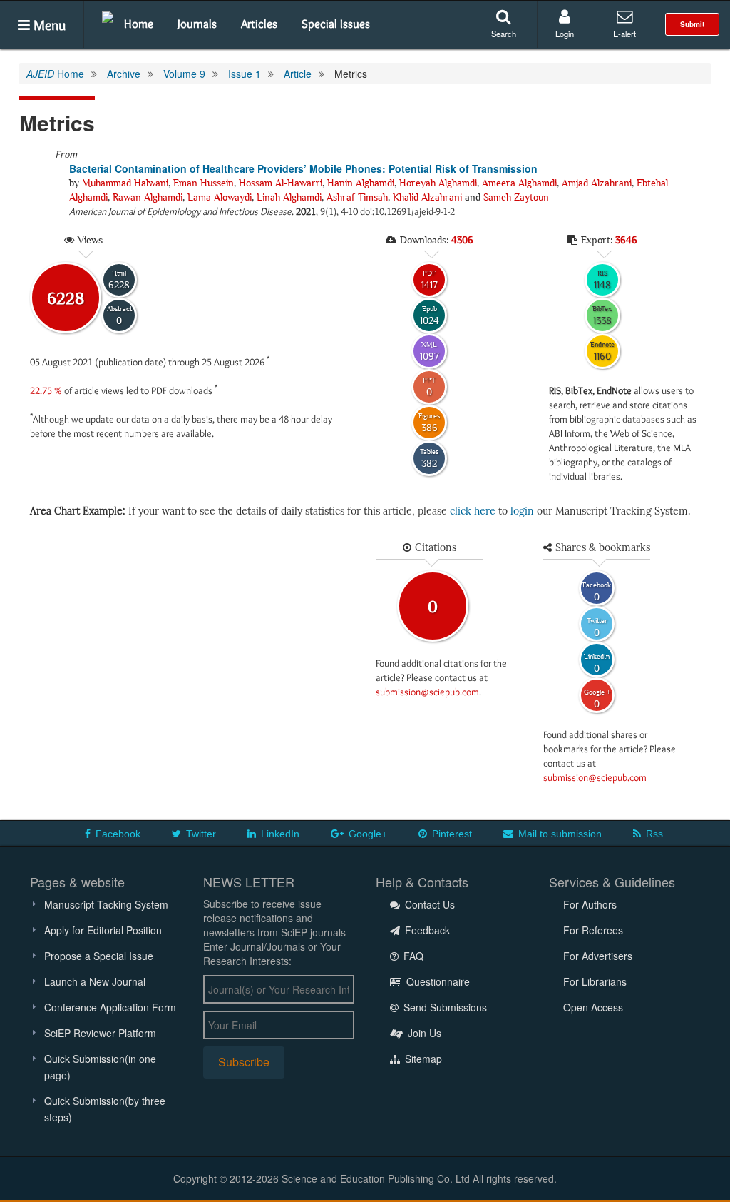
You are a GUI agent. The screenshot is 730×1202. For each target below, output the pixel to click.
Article (298, 73)
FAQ (412, 956)
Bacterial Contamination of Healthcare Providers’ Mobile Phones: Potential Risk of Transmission (303, 168)
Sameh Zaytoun (516, 197)
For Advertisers (597, 956)
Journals (197, 23)
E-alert (624, 33)
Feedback (426, 930)
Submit (692, 24)
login (522, 511)
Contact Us (428, 904)
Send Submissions (444, 1007)
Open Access (593, 1007)
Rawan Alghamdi (147, 197)
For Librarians (595, 981)
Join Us (423, 1033)
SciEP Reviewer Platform (100, 1033)
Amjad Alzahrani (597, 182)
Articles (259, 23)
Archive (123, 73)
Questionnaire (436, 981)
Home (138, 23)
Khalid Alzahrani (427, 197)
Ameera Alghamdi (519, 182)
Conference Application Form (110, 1007)
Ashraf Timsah (357, 197)
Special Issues (336, 23)
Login (564, 33)
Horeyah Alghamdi (438, 182)
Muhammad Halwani (125, 182)
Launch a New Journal (94, 981)
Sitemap (422, 1058)
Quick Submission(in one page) (100, 1066)
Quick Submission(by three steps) (104, 1109)
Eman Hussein (203, 182)
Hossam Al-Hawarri (280, 182)
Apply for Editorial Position (103, 930)
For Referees (593, 930)
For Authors (590, 904)
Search (503, 33)
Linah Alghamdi (289, 197)
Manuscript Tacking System (106, 904)
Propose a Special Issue (98, 956)
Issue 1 (244, 73)
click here (472, 511)
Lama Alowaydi (219, 197)
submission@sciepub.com (427, 691)
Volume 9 (184, 73)
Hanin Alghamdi (360, 182)
